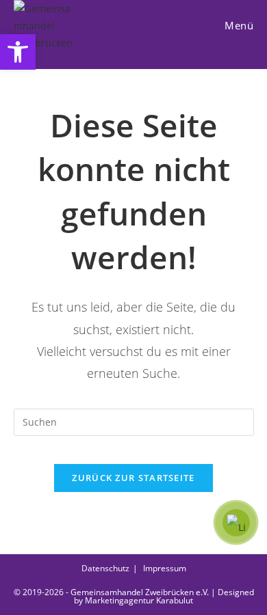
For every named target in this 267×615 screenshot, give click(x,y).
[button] (18, 52)
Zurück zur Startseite (133, 478)
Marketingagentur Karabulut (139, 600)
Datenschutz (105, 568)
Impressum (164, 568)
